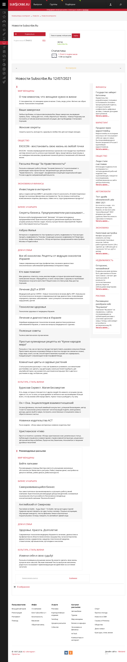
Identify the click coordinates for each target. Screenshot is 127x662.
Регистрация (17, 613)
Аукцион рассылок (58, 623)
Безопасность (37, 617)
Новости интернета (49, 16)
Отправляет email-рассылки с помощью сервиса (67, 10)
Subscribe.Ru (62, 44)
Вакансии (35, 621)
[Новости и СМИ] (4, 51)
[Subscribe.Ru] (19, 4)
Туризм (74, 615)
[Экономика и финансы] (4, 78)
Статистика (58, 50)
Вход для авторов (19, 609)
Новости (36, 16)
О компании (36, 609)
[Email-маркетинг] (4, 82)
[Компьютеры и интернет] (4, 43)
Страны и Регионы (102, 621)
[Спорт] (4, 64)
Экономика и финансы (31, 183)
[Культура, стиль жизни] (4, 47)
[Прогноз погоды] (4, 60)
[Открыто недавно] (4, 17)
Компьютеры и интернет (21, 16)
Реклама (54, 609)
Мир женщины (26, 91)
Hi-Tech (74, 633)
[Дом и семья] (4, 30)
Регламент (16, 617)
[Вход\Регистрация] (111, 4)
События (54, 627)
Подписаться (29, 34)
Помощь (15, 621)
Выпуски (37, 4)
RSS (44, 40)
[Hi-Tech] (4, 38)
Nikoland (121, 651)
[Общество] (4, 56)
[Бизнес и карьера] (4, 25)
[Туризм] (4, 73)
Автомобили (76, 611)
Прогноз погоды (101, 613)
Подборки (70, 4)
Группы (53, 4)
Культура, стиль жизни (31, 382)
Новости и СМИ (101, 617)
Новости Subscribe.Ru (25, 25)
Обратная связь (38, 624)
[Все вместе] (4, 12)
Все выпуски (71, 68)
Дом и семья (25, 250)
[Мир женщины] (4, 34)
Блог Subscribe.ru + (39, 613)
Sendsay (54, 619)
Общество (23, 140)
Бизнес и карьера (27, 207)
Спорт (97, 609)
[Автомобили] (4, 21)
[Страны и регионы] (4, 69)
